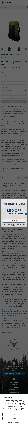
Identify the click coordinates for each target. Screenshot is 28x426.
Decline (14, 418)
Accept (14, 414)
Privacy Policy (20, 410)
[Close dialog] (25, 201)
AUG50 (14, 221)
